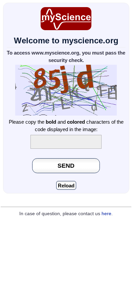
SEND (66, 165)
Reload (66, 185)
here (106, 213)
